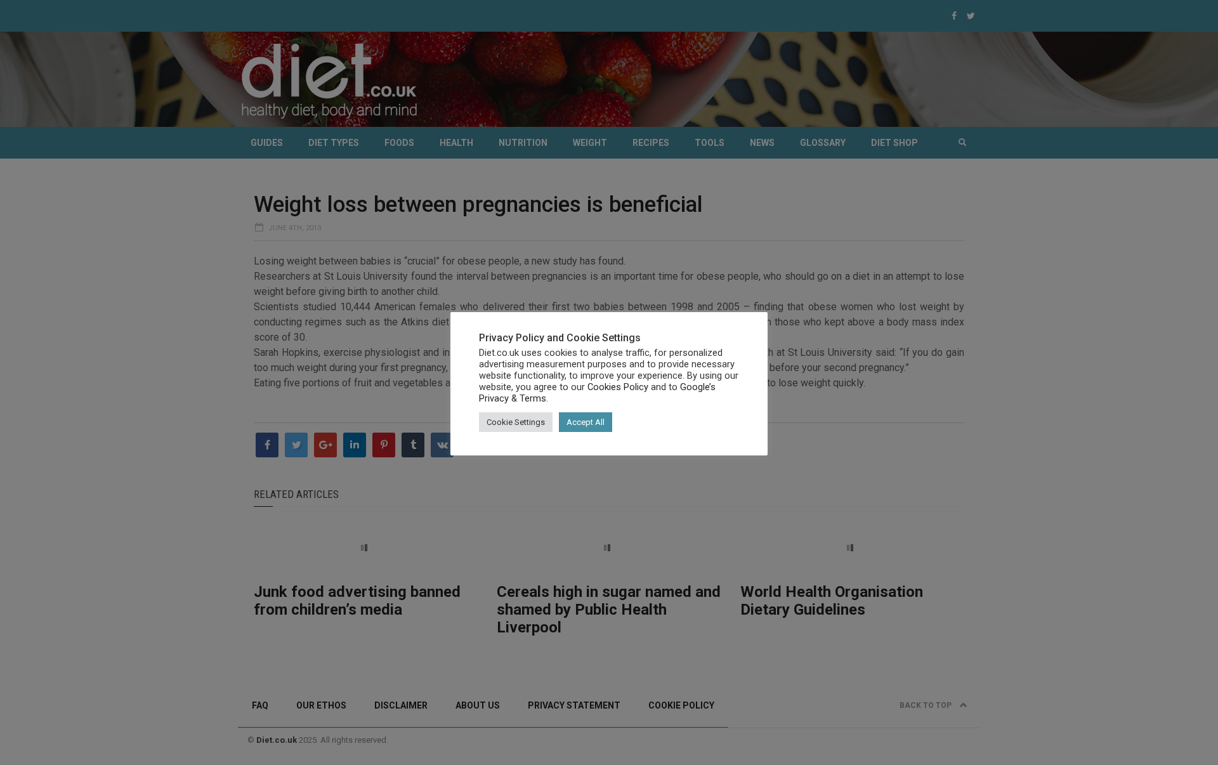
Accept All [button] (585, 422)
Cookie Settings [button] (516, 422)
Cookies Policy (617, 387)
